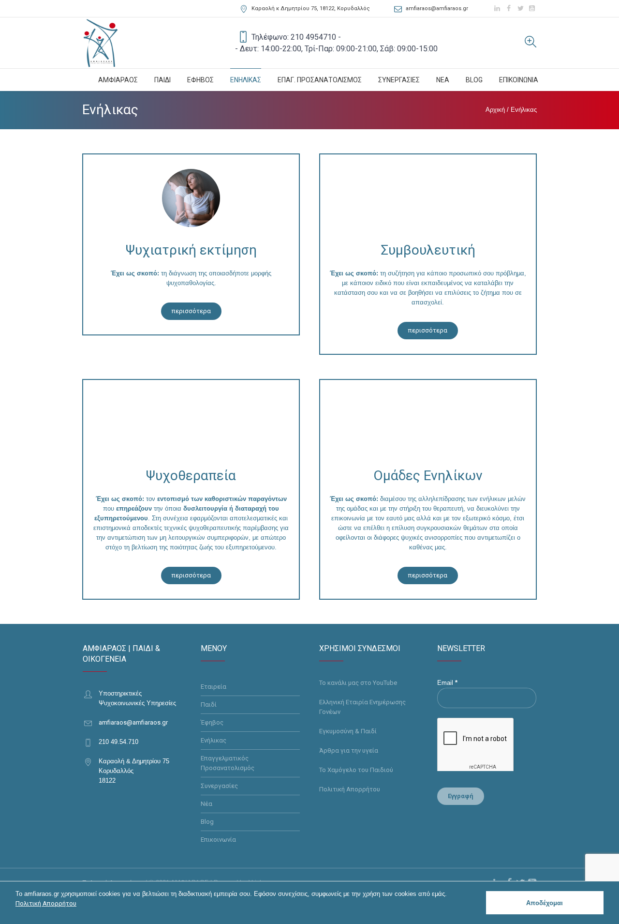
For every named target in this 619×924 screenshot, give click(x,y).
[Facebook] (508, 8)
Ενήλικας (213, 740)
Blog (207, 821)
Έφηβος (212, 722)
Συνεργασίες (219, 785)
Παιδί (209, 704)
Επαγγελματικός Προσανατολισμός (227, 763)
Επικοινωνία (218, 839)
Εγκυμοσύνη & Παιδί (348, 731)
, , (310, 8)
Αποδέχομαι (544, 903)
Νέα (206, 803)
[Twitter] (520, 8)
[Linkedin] (497, 8)
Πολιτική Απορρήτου (349, 789)
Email (447, 682)
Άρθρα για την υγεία (348, 750)
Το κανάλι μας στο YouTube (358, 682)
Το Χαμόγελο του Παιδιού (356, 769)
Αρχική (495, 109)
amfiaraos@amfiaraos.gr (437, 8)
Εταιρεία (213, 686)
